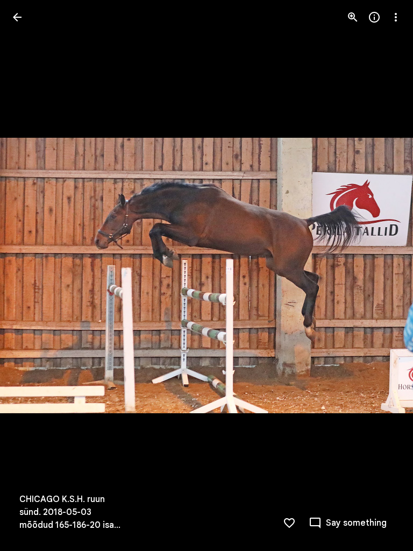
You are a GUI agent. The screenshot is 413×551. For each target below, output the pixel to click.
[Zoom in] (353, 17)
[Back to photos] (17, 17)
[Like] (289, 523)
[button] (30, 275)
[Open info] (374, 17)
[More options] (396, 17)
